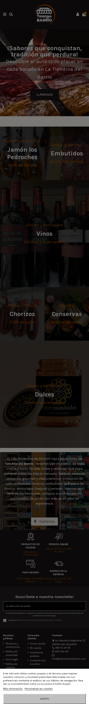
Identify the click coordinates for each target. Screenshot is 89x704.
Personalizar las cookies (39, 688)
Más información (13, 688)
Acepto (44, 698)
